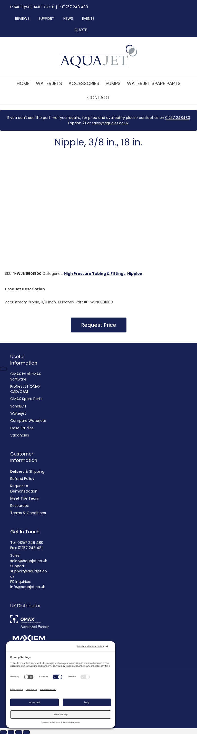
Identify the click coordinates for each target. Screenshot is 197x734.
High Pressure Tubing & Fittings (94, 273)
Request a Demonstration (23, 488)
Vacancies (19, 435)
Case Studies (22, 428)
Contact (98, 97)
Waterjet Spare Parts (154, 83)
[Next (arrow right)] (3, 369)
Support (44, 18)
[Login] (93, 29)
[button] (98, 325)
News (66, 18)
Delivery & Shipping (27, 471)
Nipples (134, 273)
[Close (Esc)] (26, 732)
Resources (19, 505)
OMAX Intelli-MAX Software (25, 376)
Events (87, 18)
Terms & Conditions (28, 512)
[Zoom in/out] (3, 732)
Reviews (20, 18)
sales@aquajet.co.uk (110, 123)
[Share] (18, 732)
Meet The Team (24, 498)
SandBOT (18, 406)
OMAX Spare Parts (26, 398)
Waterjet (18, 413)
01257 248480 (177, 117)
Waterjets (49, 83)
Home (23, 83)
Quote (80, 29)
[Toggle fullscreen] (11, 732)
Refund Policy (22, 478)
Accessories (83, 83)
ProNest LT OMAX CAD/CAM (25, 389)
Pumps (113, 83)
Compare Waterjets (28, 420)
